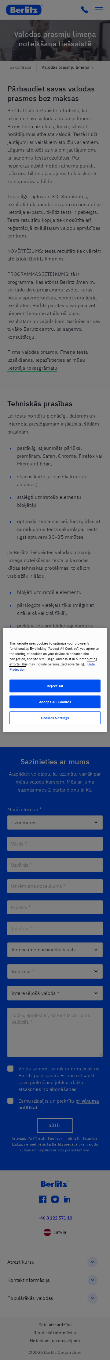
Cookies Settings (55, 717)
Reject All (55, 686)
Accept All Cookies (55, 701)
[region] (55, 680)
